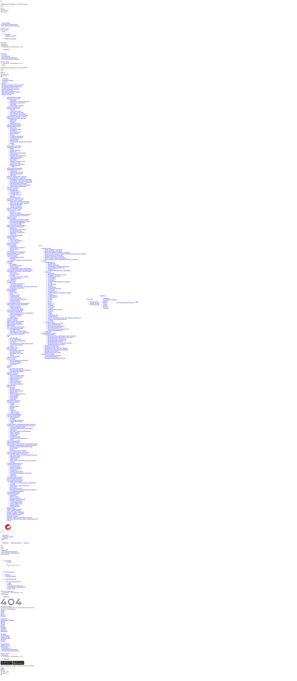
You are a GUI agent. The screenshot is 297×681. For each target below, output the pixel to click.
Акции (2, 611)
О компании (4, 618)
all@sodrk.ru (5, 45)
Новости (3, 621)
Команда (3, 623)
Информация (4, 631)
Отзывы (3, 624)
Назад (9, 562)
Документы (4, 630)
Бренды (3, 614)
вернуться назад (5, 609)
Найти (2, 668)
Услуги (2, 613)
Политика (3, 639)
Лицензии (3, 628)
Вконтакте (6, 49)
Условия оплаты (5, 635)
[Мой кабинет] (1, 533)
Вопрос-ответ (4, 646)
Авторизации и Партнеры (7, 620)
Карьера (3, 625)
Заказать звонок (11, 588)
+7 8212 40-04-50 (5, 23)
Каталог (3, 610)
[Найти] (2, 7)
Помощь (3, 641)
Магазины (3, 634)
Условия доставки (5, 636)
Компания (3, 616)
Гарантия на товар (5, 638)
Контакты (3, 627)
